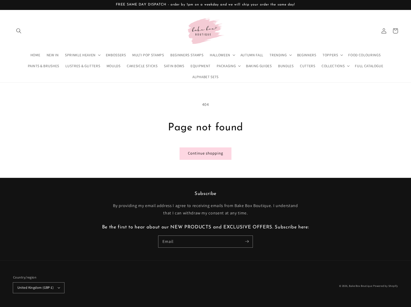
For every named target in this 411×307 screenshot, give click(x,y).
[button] (18, 31)
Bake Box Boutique (360, 286)
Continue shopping (205, 153)
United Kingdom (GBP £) (35, 287)
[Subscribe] (247, 241)
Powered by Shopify (385, 286)
